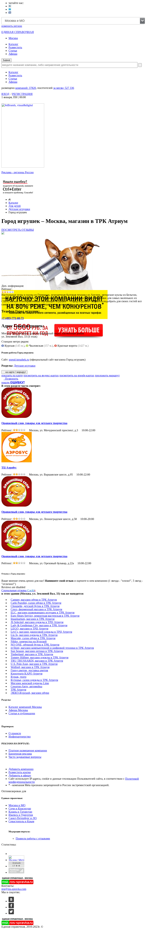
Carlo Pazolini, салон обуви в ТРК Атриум (36, 602)
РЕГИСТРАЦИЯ (22, 93)
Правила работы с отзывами (33, 838)
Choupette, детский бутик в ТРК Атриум (35, 606)
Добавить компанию (21, 769)
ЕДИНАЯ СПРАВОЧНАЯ (17, 32)
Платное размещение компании (28, 750)
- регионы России (17, 172)
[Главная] (10, 199)
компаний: (25, 87)
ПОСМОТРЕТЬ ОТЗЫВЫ (17, 229)
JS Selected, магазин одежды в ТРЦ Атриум (37, 622)
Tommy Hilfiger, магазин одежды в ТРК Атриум (39, 657)
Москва (13, 38)
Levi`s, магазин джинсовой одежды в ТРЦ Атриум (41, 631)
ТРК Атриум (18, 689)
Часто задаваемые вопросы (25, 756)
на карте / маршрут (15, 372)
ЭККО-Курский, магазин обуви (30, 692)
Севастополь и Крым (21, 821)
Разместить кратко (20, 772)
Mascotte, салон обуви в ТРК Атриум (33, 638)
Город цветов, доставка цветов (29, 670)
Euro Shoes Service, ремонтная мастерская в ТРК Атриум (45, 615)
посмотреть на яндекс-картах (41, 375)
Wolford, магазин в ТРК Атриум (30, 667)
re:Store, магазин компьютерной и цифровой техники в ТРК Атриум (52, 647)
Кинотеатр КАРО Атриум (26, 673)
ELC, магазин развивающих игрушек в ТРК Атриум (42, 612)
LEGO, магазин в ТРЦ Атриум (29, 628)
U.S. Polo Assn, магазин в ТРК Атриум (34, 663)
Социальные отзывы (18, 590)
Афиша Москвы (18, 710)
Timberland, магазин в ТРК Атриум (32, 654)
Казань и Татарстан (20, 811)
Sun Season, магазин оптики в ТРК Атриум (37, 651)
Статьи (13, 50)
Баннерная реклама (20, 753)
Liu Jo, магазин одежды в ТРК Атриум (34, 635)
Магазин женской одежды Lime (30, 683)
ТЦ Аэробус (9, 467)
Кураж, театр (18, 676)
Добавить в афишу (20, 775)
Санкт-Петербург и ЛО (23, 818)
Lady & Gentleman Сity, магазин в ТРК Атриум (39, 625)
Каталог (13, 44)
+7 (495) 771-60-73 (12, 318)
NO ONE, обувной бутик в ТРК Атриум (35, 644)
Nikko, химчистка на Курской (29, 641)
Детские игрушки (19, 209)
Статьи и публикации (22, 713)
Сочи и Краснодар (20, 808)
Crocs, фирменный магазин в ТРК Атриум (36, 609)
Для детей (15, 205)
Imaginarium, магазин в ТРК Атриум (32, 618)
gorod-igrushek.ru (19, 359)
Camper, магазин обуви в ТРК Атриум (34, 599)
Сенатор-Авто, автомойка (26, 686)
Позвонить (11, 378)
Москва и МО (17, 805)
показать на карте (12, 375)
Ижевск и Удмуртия (21, 814)
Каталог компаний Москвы (25, 706)
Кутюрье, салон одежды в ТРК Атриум (34, 679)
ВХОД (5, 93)
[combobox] (73, 20)
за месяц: (63, 87)
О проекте (15, 733)
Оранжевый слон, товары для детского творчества (34, 423)
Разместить (15, 47)
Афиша (13, 53)
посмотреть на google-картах (76, 375)
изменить (11, 25)
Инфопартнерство (20, 736)
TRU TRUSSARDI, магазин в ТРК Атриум (37, 660)
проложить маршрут (107, 375)
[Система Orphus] (18, 194)
